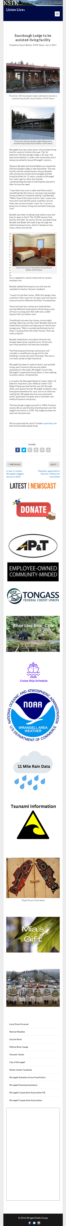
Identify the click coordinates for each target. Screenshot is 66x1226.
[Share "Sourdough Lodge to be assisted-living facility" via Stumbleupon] (48, 450)
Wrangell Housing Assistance (23, 1085)
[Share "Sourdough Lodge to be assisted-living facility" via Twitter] (24, 450)
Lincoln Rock (15, 1039)
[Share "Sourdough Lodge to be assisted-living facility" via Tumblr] (36, 450)
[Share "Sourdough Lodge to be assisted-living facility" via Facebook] (18, 450)
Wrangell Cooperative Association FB (27, 1092)
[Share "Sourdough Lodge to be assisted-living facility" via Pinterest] (42, 450)
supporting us (48, 423)
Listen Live (14, 10)
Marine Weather (17, 1031)
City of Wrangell (17, 1062)
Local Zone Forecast (19, 1024)
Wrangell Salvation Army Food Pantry (27, 1077)
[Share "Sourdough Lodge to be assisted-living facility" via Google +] (30, 450)
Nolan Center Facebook (20, 1069)
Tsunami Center (16, 1054)
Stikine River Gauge (18, 1047)
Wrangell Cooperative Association (25, 1100)
